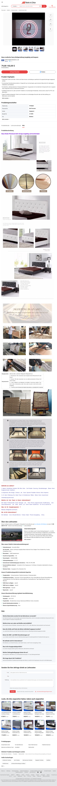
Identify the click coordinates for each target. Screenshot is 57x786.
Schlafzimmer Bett (23, 10)
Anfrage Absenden (14, 72)
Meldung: (7, 680)
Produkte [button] (15, 6)
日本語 (23, 774)
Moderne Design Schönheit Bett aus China (5, 732)
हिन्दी (24, 776)
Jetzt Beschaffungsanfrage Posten (43, 691)
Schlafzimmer (5, 763)
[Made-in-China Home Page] (29, 2)
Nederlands (20, 776)
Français (27, 774)
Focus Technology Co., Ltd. (27, 778)
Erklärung (8, 770)
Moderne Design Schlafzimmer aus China (27, 732)
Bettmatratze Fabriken (27, 760)
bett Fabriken (17, 760)
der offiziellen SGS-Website (40, 524)
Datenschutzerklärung (24, 770)
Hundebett (17, 747)
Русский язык (54, 774)
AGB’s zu (53, 781)
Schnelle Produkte (47, 770)
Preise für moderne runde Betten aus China (17, 714)
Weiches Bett (31, 747)
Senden (13, 691)
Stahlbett (48, 760)
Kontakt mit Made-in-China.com (36, 770)
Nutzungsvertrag (15, 770)
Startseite (3, 10)
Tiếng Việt (39, 776)
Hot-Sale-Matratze (19, 744)
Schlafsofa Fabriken (7, 760)
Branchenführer (33, 772)
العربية (15, 776)
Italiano (48, 774)
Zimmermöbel (14, 10)
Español (32, 774)
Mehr (2, 766)
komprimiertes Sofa (5, 744)
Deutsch (37, 774)
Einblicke (26, 772)
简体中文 (13, 774)
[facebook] (38, 772)
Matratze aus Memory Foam (7, 747)
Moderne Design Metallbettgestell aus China (28, 714)
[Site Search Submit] (44, 6)
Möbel (8, 10)
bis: (8, 676)
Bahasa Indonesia (46, 776)
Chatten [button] (43, 72)
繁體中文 (18, 774)
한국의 (10, 776)
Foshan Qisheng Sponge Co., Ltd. (12, 59)
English (8, 774)
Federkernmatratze (46, 744)
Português (43, 774)
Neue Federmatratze (33, 744)
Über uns (3, 770)
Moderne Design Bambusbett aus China (16, 732)
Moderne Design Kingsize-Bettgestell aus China (39, 732)
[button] (2, 2)
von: (8, 672)
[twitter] (40, 772)
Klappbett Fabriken (39, 760)
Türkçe (34, 776)
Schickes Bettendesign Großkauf (18, 763)
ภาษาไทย (29, 776)
